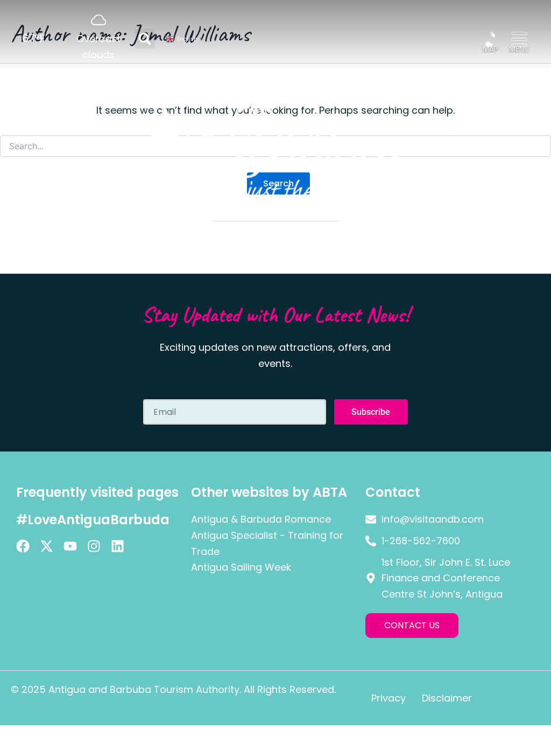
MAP (490, 49)
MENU (519, 49)
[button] (145, 38)
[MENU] (519, 39)
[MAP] (490, 39)
